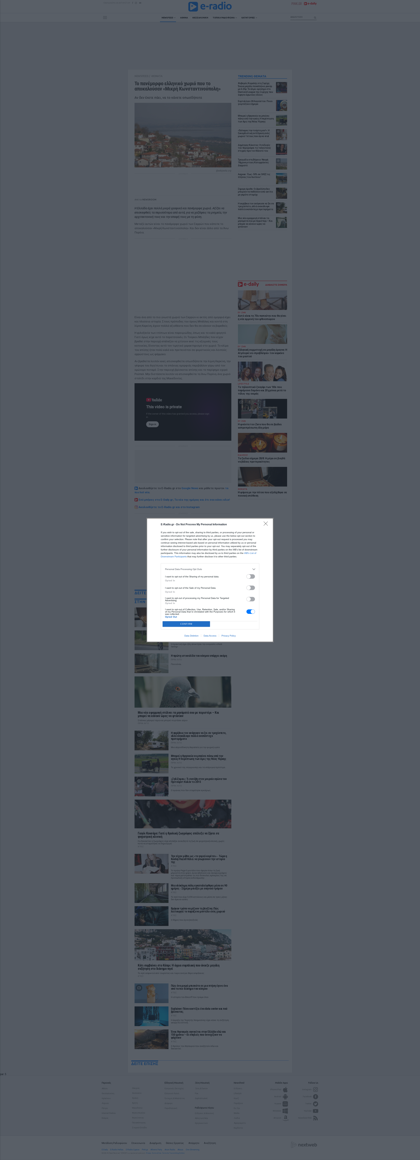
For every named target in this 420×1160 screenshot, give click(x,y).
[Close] (267, 525)
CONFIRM (186, 624)
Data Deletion (191, 635)
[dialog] (210, 580)
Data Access (210, 635)
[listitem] (210, 569)
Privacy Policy (228, 635)
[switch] (250, 576)
